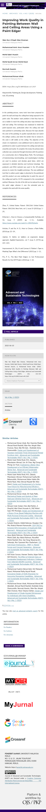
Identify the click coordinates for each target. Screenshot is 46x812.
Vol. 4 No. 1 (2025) (26, 13)
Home (5, 13)
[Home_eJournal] (19, 667)
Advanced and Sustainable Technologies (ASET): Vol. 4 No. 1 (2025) (25, 579)
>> (13, 605)
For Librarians (8, 635)
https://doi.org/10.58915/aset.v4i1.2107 (21, 87)
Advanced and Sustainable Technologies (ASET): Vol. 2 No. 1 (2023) (24, 501)
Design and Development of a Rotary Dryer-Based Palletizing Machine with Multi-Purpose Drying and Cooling (25, 513)
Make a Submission (14, 646)
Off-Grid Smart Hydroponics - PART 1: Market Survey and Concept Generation (24, 545)
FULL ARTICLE (12, 332)
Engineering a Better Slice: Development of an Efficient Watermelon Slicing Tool (23, 467)
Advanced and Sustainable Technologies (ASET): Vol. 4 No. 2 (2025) (25, 550)
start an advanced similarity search (25, 611)
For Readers (8, 627)
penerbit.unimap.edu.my (24, 767)
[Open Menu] (2, 4)
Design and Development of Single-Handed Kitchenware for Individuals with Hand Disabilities (25, 593)
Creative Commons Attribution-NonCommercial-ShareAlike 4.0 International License (23, 781)
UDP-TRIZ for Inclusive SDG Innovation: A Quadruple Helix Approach (24, 528)
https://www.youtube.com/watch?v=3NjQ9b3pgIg (20, 223)
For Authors (8, 631)
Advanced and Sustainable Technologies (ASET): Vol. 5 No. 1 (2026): (25, 518)
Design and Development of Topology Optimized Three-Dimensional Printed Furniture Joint (25, 453)
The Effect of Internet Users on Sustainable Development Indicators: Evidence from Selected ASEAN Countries (24, 559)
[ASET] (21, 709)
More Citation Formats (15, 381)
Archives (13, 13)
